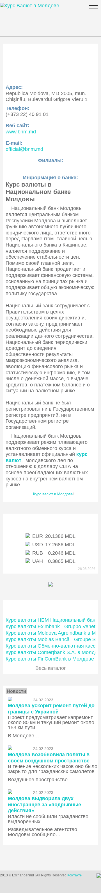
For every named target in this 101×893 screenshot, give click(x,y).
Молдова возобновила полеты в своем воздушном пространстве (48, 758)
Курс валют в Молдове (53, 494)
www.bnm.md (21, 132)
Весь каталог (50, 668)
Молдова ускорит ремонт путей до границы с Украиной (51, 709)
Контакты (74, 875)
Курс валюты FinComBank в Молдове (50, 659)
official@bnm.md (24, 149)
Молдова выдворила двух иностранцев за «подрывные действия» (44, 804)
